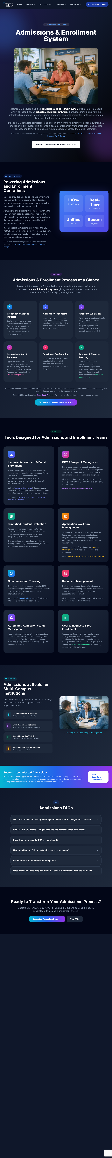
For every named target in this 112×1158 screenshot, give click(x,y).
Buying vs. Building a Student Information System (86, 556)
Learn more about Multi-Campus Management (83, 733)
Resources (74, 4)
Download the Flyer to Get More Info (57, 402)
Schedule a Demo (98, 4)
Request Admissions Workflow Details (54, 144)
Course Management (15, 374)
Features (60, 4)
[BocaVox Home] (8, 4)
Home (19, 4)
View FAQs (74, 919)
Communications (24, 598)
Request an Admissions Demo (45, 919)
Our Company (45, 4)
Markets (29, 4)
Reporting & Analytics (45, 395)
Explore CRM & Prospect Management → (77, 488)
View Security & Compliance (97, 777)
